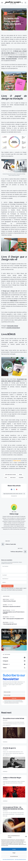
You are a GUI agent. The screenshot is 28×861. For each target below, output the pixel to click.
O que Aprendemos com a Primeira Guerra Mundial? (13, 612)
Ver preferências (14, 856)
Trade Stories (17, 460)
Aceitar (14, 849)
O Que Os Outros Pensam (9, 601)
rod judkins (21, 477)
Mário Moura (13, 300)
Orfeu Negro (4, 293)
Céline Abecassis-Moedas (16, 202)
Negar (14, 852)
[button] (26, 836)
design (20, 474)
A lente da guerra (9, 748)
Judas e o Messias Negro (12, 777)
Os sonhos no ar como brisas (13, 718)
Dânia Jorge (14, 514)
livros (6, 477)
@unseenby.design (12, 326)
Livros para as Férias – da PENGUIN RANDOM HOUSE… (13, 808)
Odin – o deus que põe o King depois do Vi (13, 618)
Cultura (9, 13)
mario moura (12, 477)
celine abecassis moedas (10, 474)
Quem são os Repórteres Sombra (8, 859)
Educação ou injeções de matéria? (11, 606)
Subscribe (14, 698)
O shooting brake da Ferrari (10, 624)
